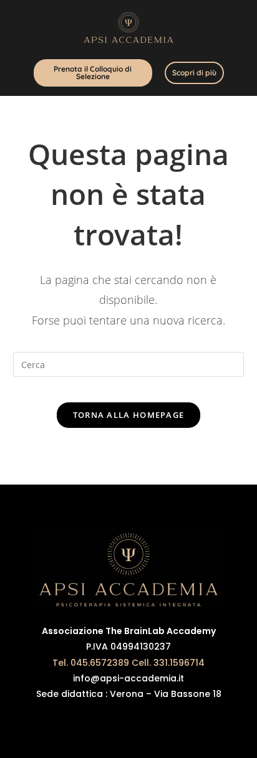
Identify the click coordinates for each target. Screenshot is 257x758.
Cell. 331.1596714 (168, 662)
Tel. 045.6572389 (90, 662)
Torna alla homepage (129, 414)
